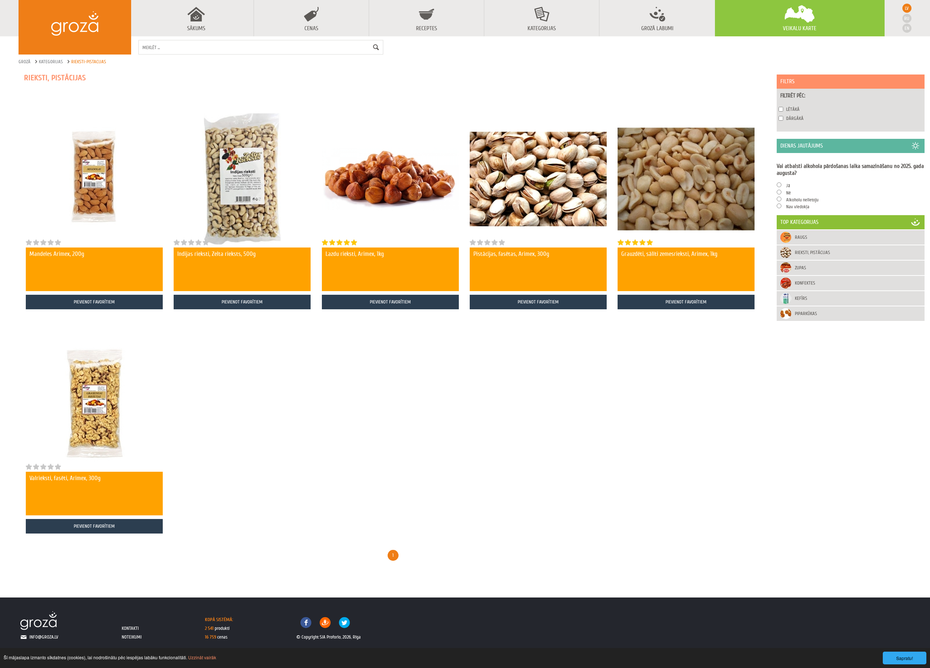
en (907, 28)
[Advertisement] (851, 376)
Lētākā (793, 109)
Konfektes (805, 283)
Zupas (800, 267)
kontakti (130, 628)
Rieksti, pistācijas (812, 252)
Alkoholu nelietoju (802, 199)
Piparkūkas (806, 313)
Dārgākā (795, 118)
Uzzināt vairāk (202, 657)
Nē (788, 193)
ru (906, 18)
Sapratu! (904, 658)
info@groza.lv (43, 637)
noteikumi (132, 637)
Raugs (801, 237)
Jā (788, 185)
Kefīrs (801, 298)
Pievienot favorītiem (94, 302)
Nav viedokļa (797, 206)
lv (907, 8)
